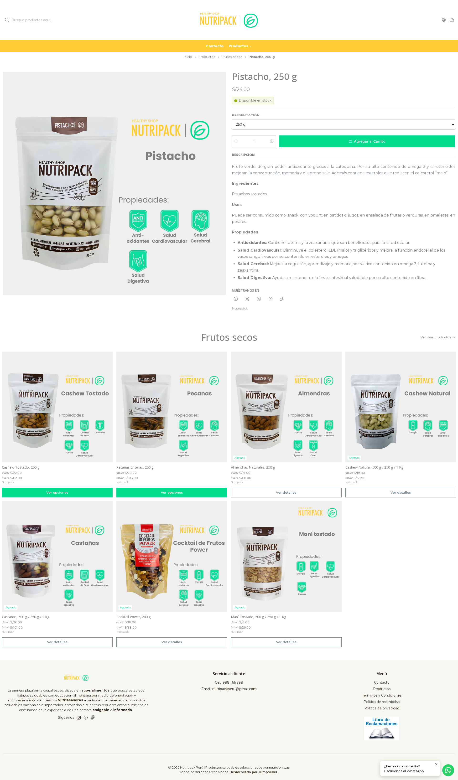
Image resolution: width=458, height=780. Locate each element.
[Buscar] (7, 20)
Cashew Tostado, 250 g (21, 467)
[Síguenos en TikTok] (92, 717)
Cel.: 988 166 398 (229, 682)
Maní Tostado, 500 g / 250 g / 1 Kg (258, 616)
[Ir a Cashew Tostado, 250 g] (57, 407)
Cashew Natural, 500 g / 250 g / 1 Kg (374, 467)
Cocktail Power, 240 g (133, 616)
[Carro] (452, 20)
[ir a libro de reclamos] (381, 728)
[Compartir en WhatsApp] (259, 299)
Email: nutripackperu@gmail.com (229, 689)
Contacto (382, 682)
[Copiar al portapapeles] (282, 299)
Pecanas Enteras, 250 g (135, 467)
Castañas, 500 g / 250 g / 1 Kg (25, 616)
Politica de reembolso (382, 702)
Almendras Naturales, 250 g (253, 467)
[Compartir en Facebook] (236, 299)
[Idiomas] (444, 20)
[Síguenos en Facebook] (85, 717)
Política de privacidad (381, 708)
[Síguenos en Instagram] (78, 717)
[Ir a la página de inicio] (229, 20)
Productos (206, 57)
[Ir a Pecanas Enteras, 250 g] (171, 407)
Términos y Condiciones (381, 695)
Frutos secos (231, 57)
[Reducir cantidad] (236, 141)
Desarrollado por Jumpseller (253, 772)
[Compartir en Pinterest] (270, 299)
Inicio (187, 57)
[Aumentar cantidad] (272, 141)
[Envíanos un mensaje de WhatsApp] (448, 770)
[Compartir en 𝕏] (247, 299)
